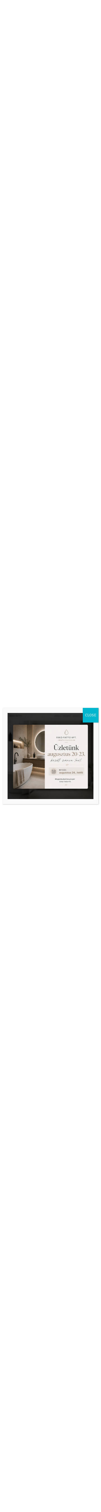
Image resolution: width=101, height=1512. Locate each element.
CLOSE (90, 715)
